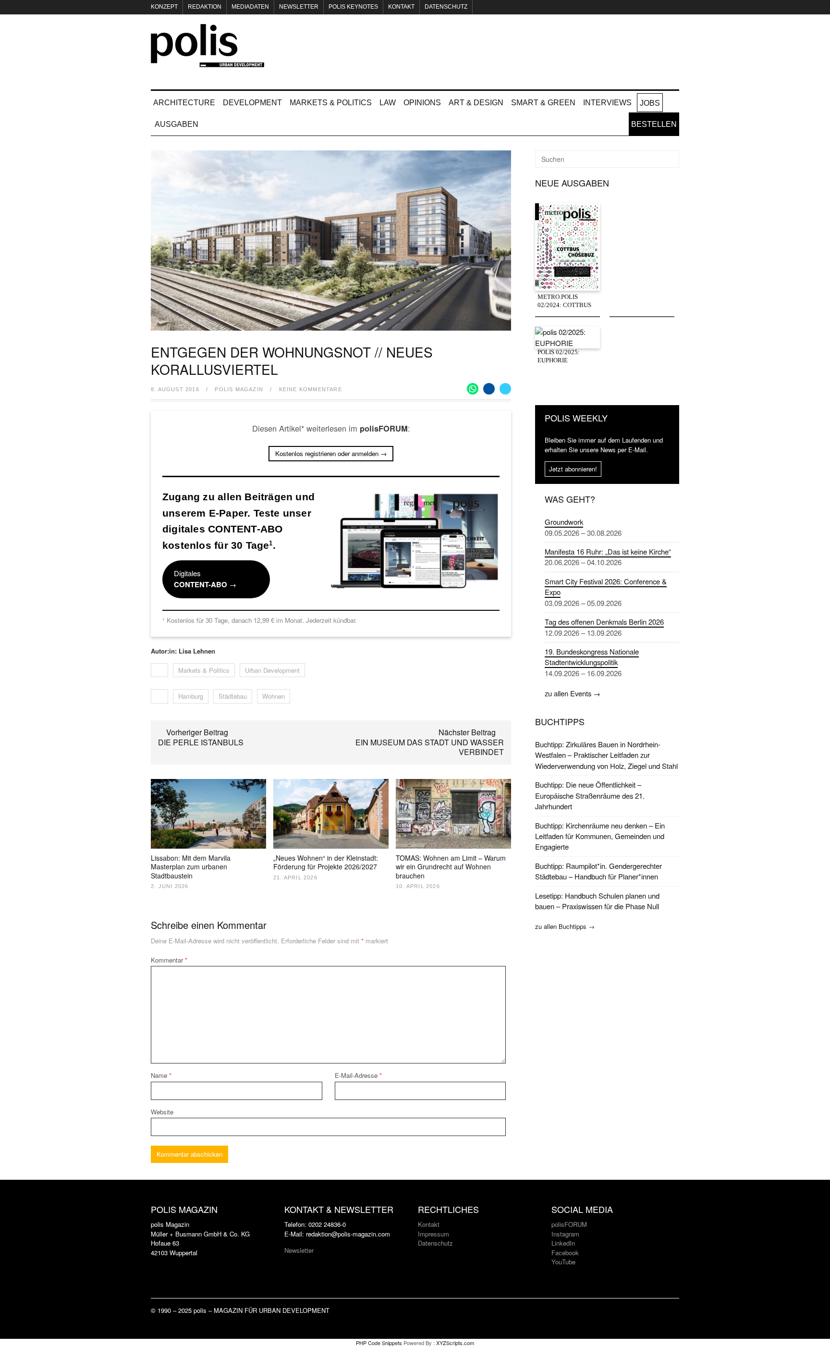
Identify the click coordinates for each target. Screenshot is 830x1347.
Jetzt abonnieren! (573, 468)
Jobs (650, 103)
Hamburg (190, 696)
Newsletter (298, 6)
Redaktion (204, 6)
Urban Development (272, 670)
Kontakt (401, 6)
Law (387, 103)
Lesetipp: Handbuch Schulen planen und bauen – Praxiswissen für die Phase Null (597, 900)
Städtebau (233, 696)
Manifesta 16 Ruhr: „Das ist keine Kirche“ (608, 551)
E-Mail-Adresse (358, 1075)
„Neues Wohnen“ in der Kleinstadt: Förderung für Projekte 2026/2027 (325, 862)
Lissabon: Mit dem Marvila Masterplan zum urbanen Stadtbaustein (191, 866)
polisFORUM (569, 1224)
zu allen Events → (572, 693)
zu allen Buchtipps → (565, 926)
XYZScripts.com (455, 1343)
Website (162, 1111)
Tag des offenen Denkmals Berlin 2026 (604, 622)
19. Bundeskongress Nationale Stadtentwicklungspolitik (592, 656)
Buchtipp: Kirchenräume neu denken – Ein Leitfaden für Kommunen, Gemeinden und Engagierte (600, 836)
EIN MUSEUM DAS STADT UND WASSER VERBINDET (429, 747)
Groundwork (564, 522)
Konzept (164, 6)
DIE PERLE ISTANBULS (201, 742)
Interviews (607, 103)
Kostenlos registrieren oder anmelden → (331, 453)
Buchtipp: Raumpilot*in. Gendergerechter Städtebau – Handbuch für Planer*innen (598, 871)
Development (252, 103)
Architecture (184, 103)
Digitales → (205, 578)
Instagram (565, 1233)
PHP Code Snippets (379, 1343)
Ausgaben (176, 124)
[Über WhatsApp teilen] (472, 389)
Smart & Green (543, 103)
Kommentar (169, 959)
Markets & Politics (331, 103)
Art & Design (476, 103)
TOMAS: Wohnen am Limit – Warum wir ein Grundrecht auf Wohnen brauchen (451, 866)
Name (161, 1075)
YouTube (563, 1261)
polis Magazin (239, 389)
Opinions (422, 103)
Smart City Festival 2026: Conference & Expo (606, 586)
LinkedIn (563, 1243)
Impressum (433, 1233)
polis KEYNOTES (353, 6)
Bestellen (654, 124)
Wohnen (273, 696)
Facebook (565, 1252)
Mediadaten (250, 6)
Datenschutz (446, 6)
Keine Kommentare (310, 389)
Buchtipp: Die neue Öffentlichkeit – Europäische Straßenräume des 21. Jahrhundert (590, 795)
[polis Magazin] (207, 61)
